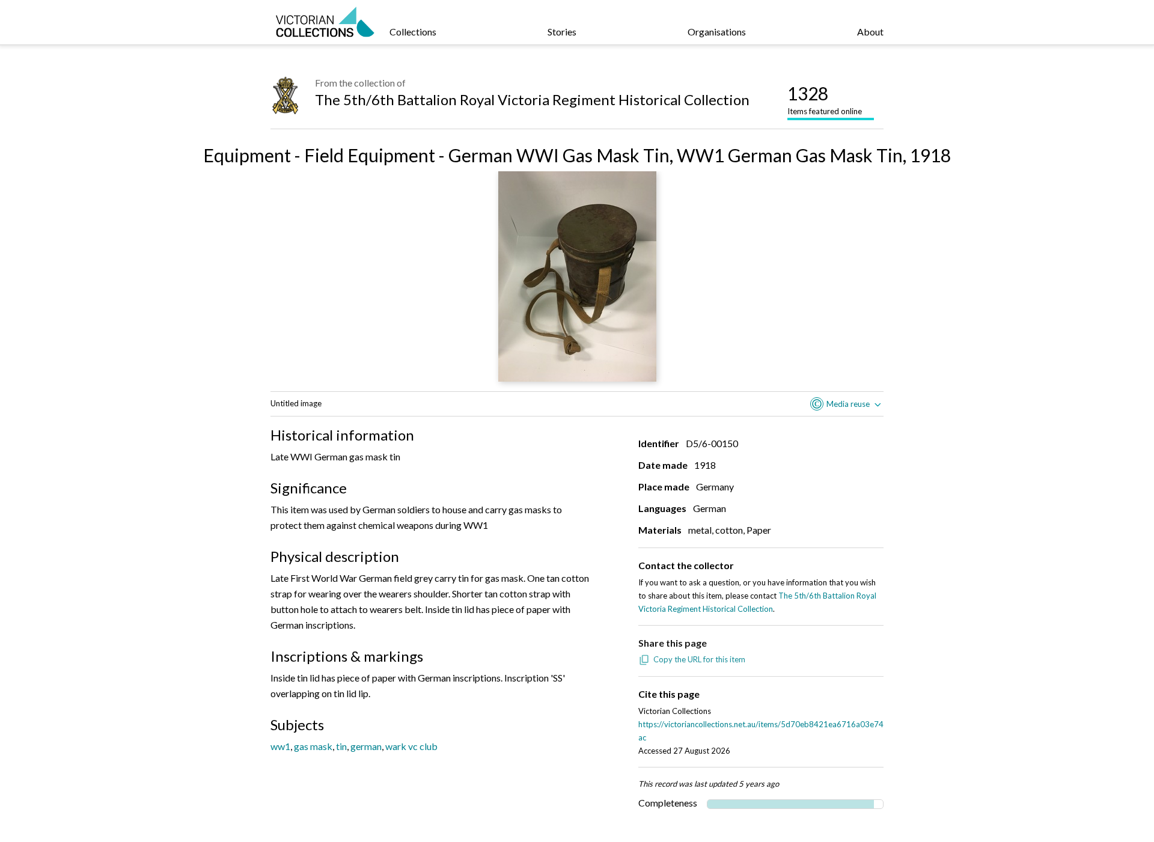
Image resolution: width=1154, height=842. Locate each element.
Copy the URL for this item (699, 659)
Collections (412, 31)
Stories (562, 31)
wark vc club (411, 746)
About (870, 31)
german (366, 746)
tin (341, 746)
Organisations (717, 31)
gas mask (313, 746)
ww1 (280, 746)
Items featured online (824, 99)
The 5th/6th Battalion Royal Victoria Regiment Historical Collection (532, 99)
